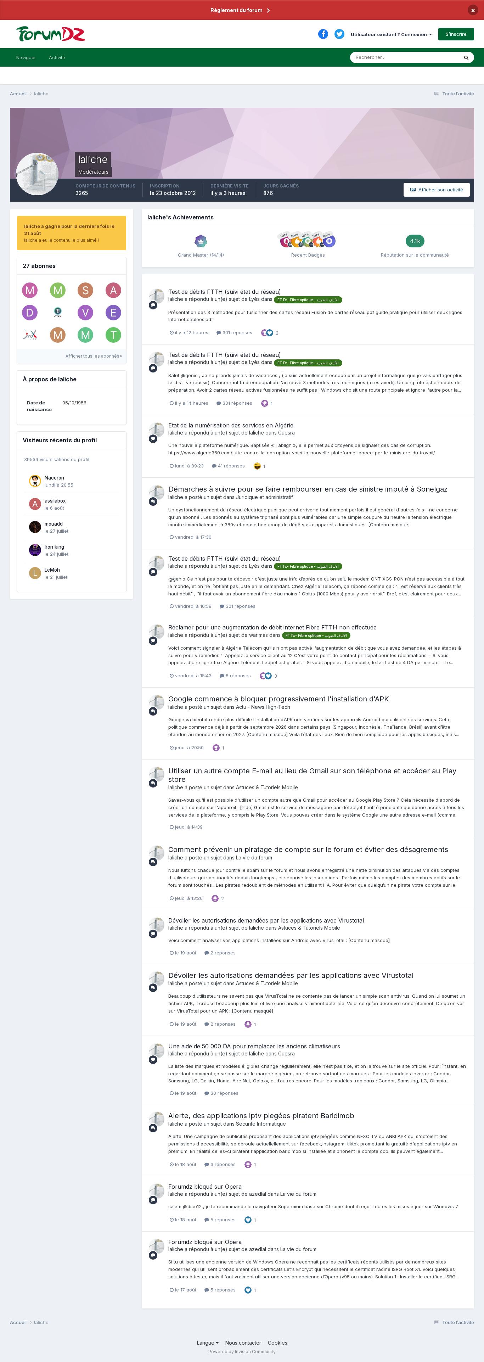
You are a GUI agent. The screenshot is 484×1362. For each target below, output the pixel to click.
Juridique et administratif (264, 497)
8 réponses (237, 675)
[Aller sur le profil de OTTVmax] (58, 312)
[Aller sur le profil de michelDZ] (85, 335)
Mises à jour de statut (426, 57)
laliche (175, 299)
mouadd (54, 524)
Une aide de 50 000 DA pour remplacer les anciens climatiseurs (254, 1046)
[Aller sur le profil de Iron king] (35, 550)
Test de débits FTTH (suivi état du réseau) (224, 291)
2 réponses (222, 952)
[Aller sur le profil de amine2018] (113, 290)
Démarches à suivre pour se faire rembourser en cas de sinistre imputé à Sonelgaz (308, 489)
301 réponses (236, 332)
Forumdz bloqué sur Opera (205, 1186)
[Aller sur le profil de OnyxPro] (30, 335)
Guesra (286, 433)
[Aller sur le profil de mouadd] (35, 527)
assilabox (55, 501)
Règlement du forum (236, 10)
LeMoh (52, 570)
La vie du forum (254, 857)
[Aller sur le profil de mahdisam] (30, 290)
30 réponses (223, 1093)
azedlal (257, 1194)
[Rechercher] (466, 57)
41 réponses (230, 466)
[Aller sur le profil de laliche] (156, 296)
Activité (57, 57)
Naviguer (26, 57)
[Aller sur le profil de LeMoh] (35, 573)
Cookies (277, 1343)
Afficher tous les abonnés (93, 356)
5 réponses (222, 1219)
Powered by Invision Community (242, 1351)
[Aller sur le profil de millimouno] (58, 335)
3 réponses (222, 1164)
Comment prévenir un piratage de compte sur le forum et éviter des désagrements (308, 849)
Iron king (54, 547)
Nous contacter (243, 1343)
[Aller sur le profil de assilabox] (35, 504)
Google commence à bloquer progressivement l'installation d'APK (278, 699)
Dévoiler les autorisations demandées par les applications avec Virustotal (266, 920)
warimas (258, 635)
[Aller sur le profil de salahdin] (85, 290)
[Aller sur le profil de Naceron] (35, 481)
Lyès (254, 299)
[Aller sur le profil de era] (113, 312)
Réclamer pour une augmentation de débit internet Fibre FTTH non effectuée (272, 627)
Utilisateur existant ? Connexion (390, 34)
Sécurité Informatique (261, 1124)
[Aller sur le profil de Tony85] (113, 335)
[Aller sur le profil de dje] (30, 312)
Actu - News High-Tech (263, 707)
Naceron (54, 478)
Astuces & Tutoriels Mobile (267, 787)
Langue (206, 1343)
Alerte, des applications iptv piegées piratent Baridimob (261, 1115)
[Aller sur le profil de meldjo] (58, 290)
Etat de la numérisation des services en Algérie (230, 425)
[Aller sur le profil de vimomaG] (85, 312)
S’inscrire (456, 34)
